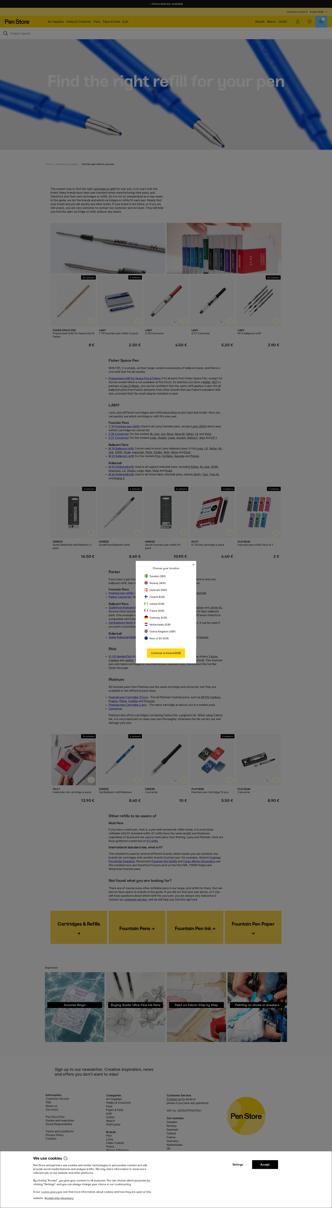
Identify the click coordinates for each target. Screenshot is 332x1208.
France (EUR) (157, 610)
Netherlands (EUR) (160, 624)
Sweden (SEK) (158, 576)
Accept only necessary (59, 1198)
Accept (265, 1164)
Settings (238, 1164)
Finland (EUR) (157, 596)
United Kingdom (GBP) (163, 631)
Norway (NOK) (158, 583)
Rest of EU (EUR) (159, 638)
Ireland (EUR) (157, 603)
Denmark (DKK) (158, 590)
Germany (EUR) (158, 617)
